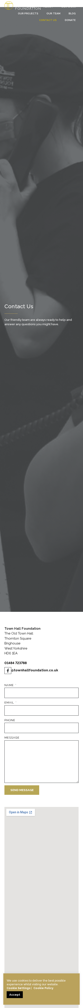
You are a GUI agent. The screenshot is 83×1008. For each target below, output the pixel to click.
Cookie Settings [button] (18, 988)
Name (9, 685)
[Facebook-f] (7, 670)
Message (11, 737)
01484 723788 (15, 663)
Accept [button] (14, 994)
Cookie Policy (43, 988)
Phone (9, 720)
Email (9, 702)
